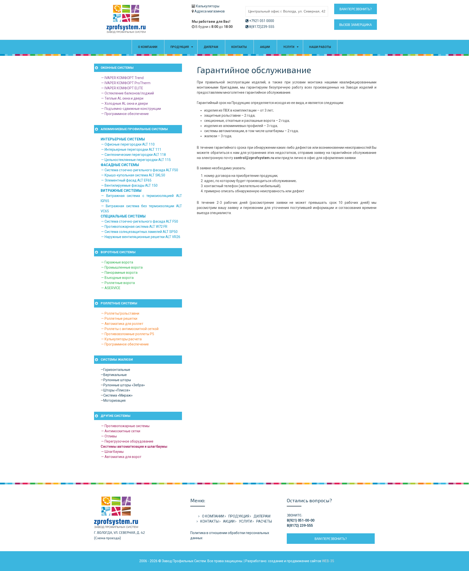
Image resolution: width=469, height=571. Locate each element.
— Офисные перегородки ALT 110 (128, 144)
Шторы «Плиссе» (116, 390)
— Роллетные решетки (119, 318)
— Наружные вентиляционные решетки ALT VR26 (140, 237)
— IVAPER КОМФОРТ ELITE (122, 88)
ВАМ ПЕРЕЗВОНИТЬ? (356, 9)
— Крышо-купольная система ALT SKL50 (133, 175)
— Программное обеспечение (125, 114)
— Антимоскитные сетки (120, 431)
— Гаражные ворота (117, 262)
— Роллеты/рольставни (120, 313)
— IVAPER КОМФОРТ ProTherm (125, 83)
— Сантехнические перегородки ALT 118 (133, 155)
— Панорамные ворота (119, 272)
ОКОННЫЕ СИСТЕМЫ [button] (117, 67)
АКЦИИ (265, 47)
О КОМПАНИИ (147, 47)
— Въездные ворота (117, 278)
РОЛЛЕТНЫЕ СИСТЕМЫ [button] (119, 303)
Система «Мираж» (118, 395)
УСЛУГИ (288, 47)
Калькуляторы (207, 6)
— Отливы (109, 436)
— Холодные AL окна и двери (124, 103)
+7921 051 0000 (261, 21)
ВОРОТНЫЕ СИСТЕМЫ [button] (118, 252)
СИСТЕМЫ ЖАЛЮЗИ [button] (117, 359)
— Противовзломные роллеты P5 (127, 334)
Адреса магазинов (209, 11)
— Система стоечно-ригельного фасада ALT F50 (139, 170)
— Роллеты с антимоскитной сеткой (130, 329)
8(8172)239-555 (261, 27)
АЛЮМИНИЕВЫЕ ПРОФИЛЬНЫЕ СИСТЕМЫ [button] (134, 129)
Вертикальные (115, 375)
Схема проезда (107, 538)
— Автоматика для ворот (121, 457)
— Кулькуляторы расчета (121, 339)
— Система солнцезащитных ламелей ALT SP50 (139, 232)
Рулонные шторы (117, 380)
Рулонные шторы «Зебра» (124, 385)
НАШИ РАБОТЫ (320, 47)
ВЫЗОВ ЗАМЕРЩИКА (355, 25)
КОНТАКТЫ (239, 47)
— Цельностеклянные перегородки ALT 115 (136, 160)
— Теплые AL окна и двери (122, 98)
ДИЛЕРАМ (211, 47)
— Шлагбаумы (112, 452)
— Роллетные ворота (118, 283)
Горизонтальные (116, 370)
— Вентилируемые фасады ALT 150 (129, 185)
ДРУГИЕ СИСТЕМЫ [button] (115, 416)
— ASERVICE (110, 288)
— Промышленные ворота (122, 267)
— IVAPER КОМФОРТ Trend (122, 78)
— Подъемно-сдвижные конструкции (131, 109)
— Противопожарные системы (125, 426)
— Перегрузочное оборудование (127, 441)
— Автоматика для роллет (122, 324)
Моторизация (114, 400)
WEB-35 (328, 561)
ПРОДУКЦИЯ (180, 47)
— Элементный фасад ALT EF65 (126, 180)
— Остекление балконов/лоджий (127, 93)
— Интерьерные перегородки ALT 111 (131, 149)
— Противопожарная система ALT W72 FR (134, 226)
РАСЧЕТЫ (264, 521)
